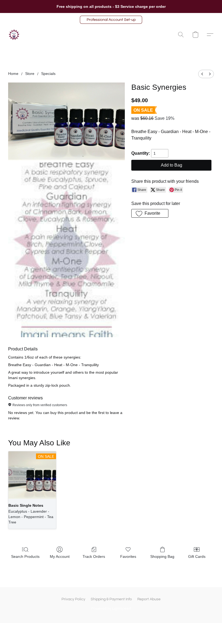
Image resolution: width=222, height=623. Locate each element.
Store (29, 73)
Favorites (128, 556)
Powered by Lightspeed (111, 609)
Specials (48, 73)
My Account (60, 556)
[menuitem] (202, 74)
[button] (111, 20)
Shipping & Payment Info (111, 599)
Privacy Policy (73, 599)
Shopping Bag (162, 556)
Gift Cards (196, 556)
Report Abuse (149, 599)
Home (13, 73)
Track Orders (94, 556)
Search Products (25, 556)
